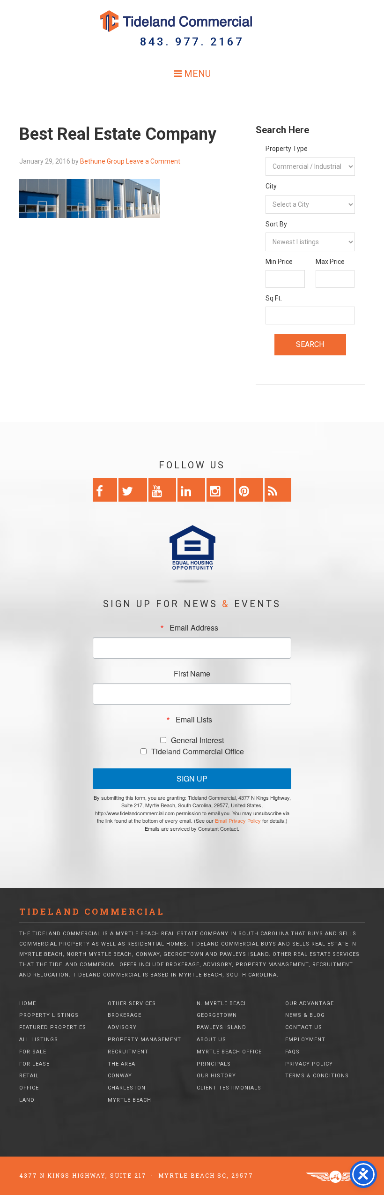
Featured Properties (52, 1027)
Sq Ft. (274, 298)
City (271, 186)
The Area (121, 1064)
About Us (211, 1040)
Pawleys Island (221, 1027)
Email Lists (194, 719)
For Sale (32, 1052)
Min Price (279, 261)
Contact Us (303, 1027)
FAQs (292, 1052)
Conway (120, 1076)
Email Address (194, 627)
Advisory (122, 1027)
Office (29, 1088)
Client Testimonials (229, 1088)
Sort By (276, 224)
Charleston (127, 1088)
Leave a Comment (153, 161)
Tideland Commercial (192, 21)
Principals (214, 1064)
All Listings (38, 1040)
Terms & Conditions (317, 1076)
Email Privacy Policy (238, 820)
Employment (305, 1040)
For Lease (34, 1064)
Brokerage (124, 1015)
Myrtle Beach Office (229, 1052)
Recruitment (128, 1052)
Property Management (144, 1040)
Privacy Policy (309, 1064)
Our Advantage (309, 1003)
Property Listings (49, 1015)
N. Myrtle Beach (222, 1003)
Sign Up (192, 778)
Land (27, 1100)
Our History (216, 1076)
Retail (29, 1076)
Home (27, 1003)
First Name (192, 673)
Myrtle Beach (129, 1100)
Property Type (287, 148)
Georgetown (217, 1015)
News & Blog (305, 1015)
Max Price (330, 261)
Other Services (132, 1003)
